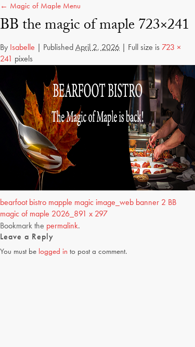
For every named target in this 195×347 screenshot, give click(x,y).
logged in (53, 251)
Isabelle (22, 47)
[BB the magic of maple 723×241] (97, 126)
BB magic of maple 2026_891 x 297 (88, 208)
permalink (62, 225)
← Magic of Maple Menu (40, 6)
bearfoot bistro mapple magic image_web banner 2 (83, 202)
